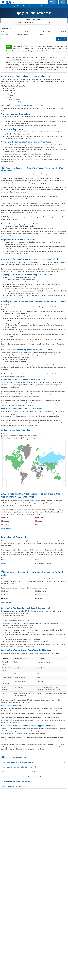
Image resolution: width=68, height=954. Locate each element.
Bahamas (40, 525)
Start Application (14, 6)
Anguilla (39, 598)
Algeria (5, 595)
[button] (34, 762)
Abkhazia (6, 591)
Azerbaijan (6, 525)
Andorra (40, 517)
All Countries (5, 528)
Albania (5, 517)
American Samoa (42, 595)
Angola (5, 598)
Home (5, 6)
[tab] (34, 762)
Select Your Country (34, 20)
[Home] (8, 2)
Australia (6, 521)
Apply (60, 39)
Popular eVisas (39, 6)
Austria (39, 521)
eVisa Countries (27, 6)
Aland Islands (41, 591)
